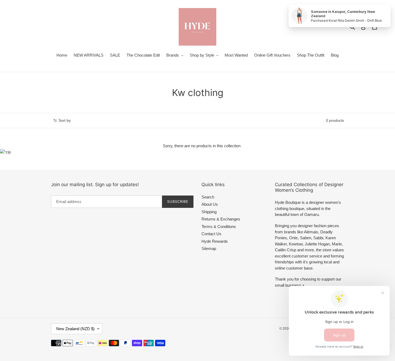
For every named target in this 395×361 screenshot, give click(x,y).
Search (208, 197)
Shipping (209, 211)
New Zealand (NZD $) (75, 328)
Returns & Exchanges (221, 219)
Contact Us (211, 233)
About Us (210, 204)
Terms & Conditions (219, 226)
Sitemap (209, 248)
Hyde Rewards (215, 241)
